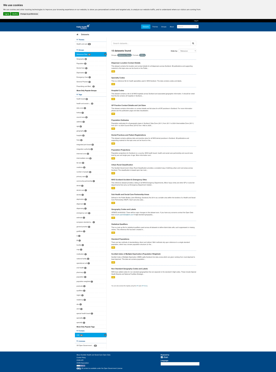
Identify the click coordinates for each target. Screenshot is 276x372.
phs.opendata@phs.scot (125, 214)
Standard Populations (120, 239)
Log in (196, 21)
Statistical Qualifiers (119, 224)
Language (164, 360)
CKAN (164, 357)
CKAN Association (83, 363)
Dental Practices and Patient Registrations (128, 135)
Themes (155, 27)
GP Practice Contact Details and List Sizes (128, 105)
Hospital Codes (117, 90)
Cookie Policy (81, 357)
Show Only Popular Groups (87, 90)
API (137, 286)
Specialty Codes (118, 77)
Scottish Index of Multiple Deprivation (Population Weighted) (136, 254)
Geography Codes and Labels (123, 209)
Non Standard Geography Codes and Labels (129, 268)
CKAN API (80, 360)
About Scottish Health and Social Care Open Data (93, 355)
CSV (113, 71)
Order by (174, 51)
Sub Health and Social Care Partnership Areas (130, 194)
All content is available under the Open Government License (101, 368)
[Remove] (130, 55)
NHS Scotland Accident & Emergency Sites (129, 179)
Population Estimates (120, 120)
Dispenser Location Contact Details (125, 63)
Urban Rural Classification (122, 164)
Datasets (146, 27)
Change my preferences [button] (29, 14)
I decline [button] (15, 14)
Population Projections (120, 150)
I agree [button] (6, 14)
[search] (193, 43)
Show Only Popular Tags (86, 327)
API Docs (144, 286)
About (172, 27)
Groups (163, 27)
